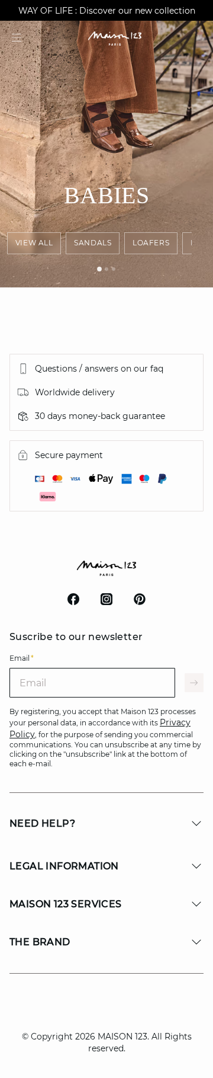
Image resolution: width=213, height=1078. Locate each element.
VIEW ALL (34, 242)
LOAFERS (151, 242)
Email (21, 658)
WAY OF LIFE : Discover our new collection (106, 10)
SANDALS (92, 242)
